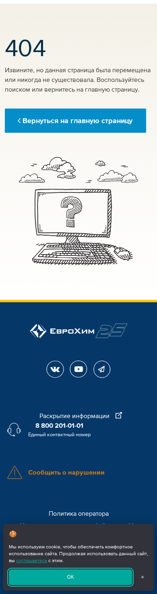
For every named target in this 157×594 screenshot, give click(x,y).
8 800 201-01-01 (59, 426)
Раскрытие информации (75, 416)
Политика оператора (79, 514)
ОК (70, 577)
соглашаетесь (31, 561)
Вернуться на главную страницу (77, 120)
